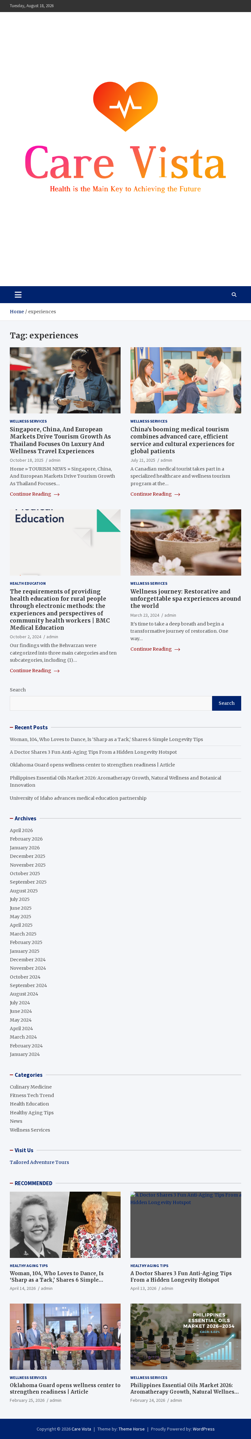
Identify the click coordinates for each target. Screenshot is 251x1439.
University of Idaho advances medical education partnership (78, 798)
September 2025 (28, 882)
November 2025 (28, 865)
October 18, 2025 (26, 460)
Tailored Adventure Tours (39, 1162)
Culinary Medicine (31, 1087)
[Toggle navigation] (18, 294)
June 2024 (21, 1011)
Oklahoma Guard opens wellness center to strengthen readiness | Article (92, 765)
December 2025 (27, 856)
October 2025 (25, 873)
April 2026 (21, 830)
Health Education (28, 583)
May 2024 (21, 1020)
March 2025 (23, 934)
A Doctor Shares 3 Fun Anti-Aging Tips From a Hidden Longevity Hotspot (93, 752)
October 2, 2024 (25, 637)
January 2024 (25, 1054)
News (16, 1121)
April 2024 (21, 1028)
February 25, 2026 (27, 1400)
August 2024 (24, 994)
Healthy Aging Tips (32, 1113)
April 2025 (21, 925)
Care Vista (36, 262)
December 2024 (28, 960)
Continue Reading (31, 494)
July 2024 (20, 1003)
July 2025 (20, 899)
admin (54, 460)
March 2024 (23, 1037)
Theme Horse (132, 1429)
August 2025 (24, 891)
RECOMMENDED (33, 1183)
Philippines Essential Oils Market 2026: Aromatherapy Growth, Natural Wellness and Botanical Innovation (183, 1391)
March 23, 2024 (144, 615)
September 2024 (28, 985)
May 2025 (20, 917)
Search (18, 690)
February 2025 (26, 942)
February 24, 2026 (147, 1400)
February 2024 (26, 1046)
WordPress (204, 1429)
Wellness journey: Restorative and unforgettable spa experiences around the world (185, 599)
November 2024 (28, 968)
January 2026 (25, 848)
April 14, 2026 (23, 1288)
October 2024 (25, 977)
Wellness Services (28, 421)
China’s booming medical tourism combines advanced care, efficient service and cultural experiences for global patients (182, 440)
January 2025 (25, 951)
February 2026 (26, 839)
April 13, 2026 (143, 1288)
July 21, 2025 (142, 460)
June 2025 (21, 908)
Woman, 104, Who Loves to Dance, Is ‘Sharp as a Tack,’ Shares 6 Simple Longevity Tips (106, 739)
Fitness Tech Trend (32, 1095)
